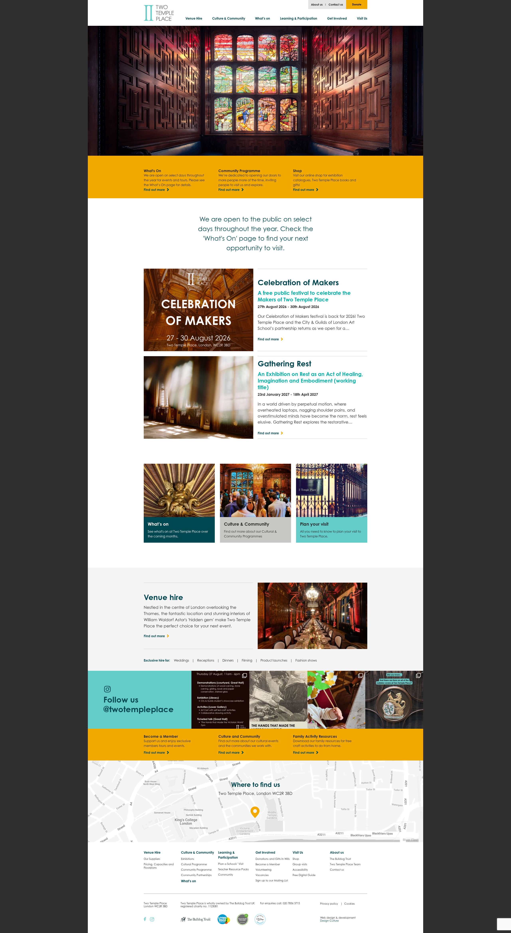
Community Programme (196, 869)
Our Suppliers (152, 858)
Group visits (300, 864)
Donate (356, 4)
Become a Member (268, 864)
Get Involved (337, 18)
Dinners (228, 660)
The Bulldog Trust (340, 858)
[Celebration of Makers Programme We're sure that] (220, 700)
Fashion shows (306, 660)
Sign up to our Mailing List (272, 880)
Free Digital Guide (304, 875)
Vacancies (262, 875)
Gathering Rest (284, 363)
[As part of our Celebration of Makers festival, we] (278, 700)
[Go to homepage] (159, 13)
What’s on (262, 18)
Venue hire (163, 597)
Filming (247, 660)
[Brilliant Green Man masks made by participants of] (336, 700)
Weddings (181, 660)
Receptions (205, 660)
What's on (188, 881)
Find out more (154, 190)
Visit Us (362, 18)
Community (225, 874)
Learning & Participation (298, 18)
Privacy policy (329, 903)
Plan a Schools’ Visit (230, 863)
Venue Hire (193, 18)
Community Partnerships (196, 875)
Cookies (349, 903)
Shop (296, 858)
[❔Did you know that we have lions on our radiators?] (394, 700)
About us (317, 4)
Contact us (336, 4)
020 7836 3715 (291, 903)
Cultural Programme (194, 864)
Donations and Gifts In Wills (273, 858)
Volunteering (263, 869)
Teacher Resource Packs (233, 869)
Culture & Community (228, 18)
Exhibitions (187, 858)
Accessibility (300, 869)
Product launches (273, 660)
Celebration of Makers (298, 282)
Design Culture (329, 920)
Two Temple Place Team (345, 864)
